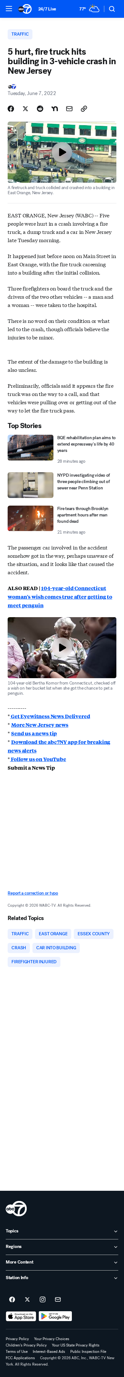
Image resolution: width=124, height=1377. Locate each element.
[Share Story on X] (25, 108)
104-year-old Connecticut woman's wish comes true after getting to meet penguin (60, 596)
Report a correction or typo (33, 893)
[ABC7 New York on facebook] (12, 1299)
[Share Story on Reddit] (40, 108)
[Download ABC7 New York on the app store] (21, 1316)
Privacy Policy (17, 1339)
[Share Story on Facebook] (10, 108)
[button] (9, 8)
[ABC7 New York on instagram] (42, 1299)
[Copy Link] (84, 108)
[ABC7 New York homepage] (25, 9)
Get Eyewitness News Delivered (50, 716)
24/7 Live (47, 9)
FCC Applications (20, 1358)
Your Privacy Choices (51, 1339)
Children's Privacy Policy (26, 1345)
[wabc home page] (16, 1208)
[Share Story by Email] (69, 108)
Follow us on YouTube (38, 759)
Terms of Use (17, 1351)
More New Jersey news (39, 724)
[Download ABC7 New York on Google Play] (55, 1316)
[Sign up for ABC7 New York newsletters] (58, 1299)
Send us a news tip (34, 733)
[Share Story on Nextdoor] (54, 108)
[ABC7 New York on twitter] (27, 1299)
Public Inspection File (88, 1351)
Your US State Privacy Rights (76, 1345)
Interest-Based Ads (49, 1351)
